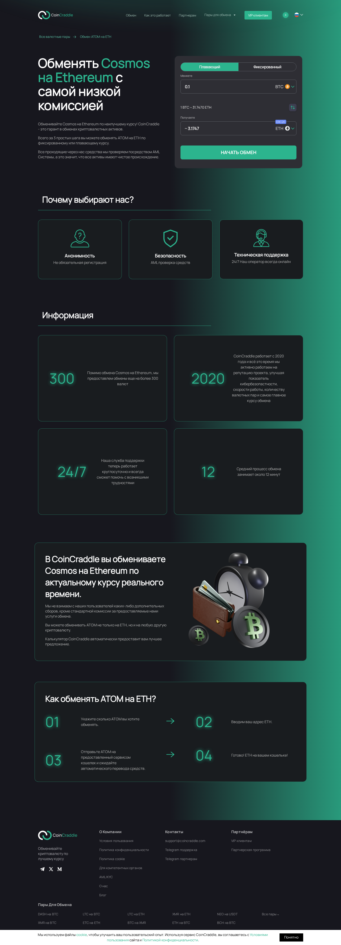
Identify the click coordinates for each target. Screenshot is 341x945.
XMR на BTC (47, 922)
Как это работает (157, 15)
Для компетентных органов (120, 868)
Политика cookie (112, 859)
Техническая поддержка (261, 255)
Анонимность (80, 255)
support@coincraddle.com (185, 840)
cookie (81, 934)
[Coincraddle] (57, 14)
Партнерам (187, 15)
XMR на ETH (181, 914)
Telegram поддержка (181, 850)
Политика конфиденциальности (124, 850)
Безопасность (170, 255)
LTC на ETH (136, 914)
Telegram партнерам (181, 859)
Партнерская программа (250, 850)
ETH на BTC (181, 922)
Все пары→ (271, 914)
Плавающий (209, 66)
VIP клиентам (258, 15)
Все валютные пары (54, 36)
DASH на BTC (48, 914)
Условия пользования (116, 840)
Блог (103, 895)
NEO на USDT (227, 914)
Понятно (291, 937)
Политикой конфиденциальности (170, 940)
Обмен (131, 15)
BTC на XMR (137, 922)
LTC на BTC (91, 914)
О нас (103, 886)
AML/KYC (106, 877)
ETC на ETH (91, 922)
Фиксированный (267, 66)
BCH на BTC (226, 922)
